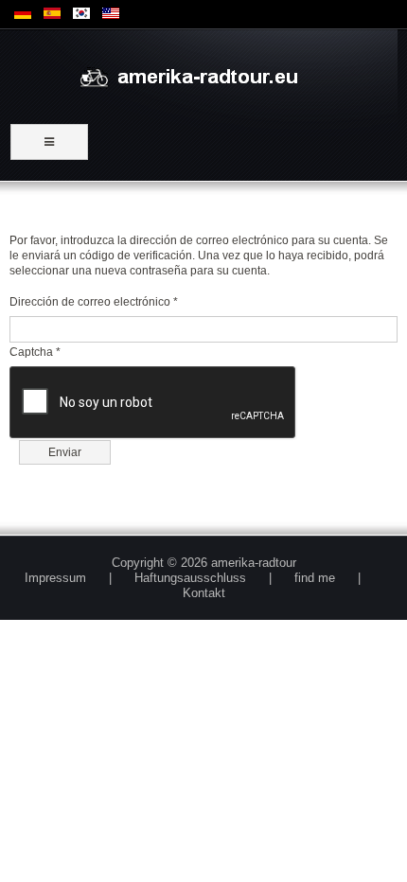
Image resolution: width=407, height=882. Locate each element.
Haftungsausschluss (190, 578)
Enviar (64, 452)
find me (314, 578)
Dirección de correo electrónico (93, 302)
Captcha (35, 352)
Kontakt (204, 593)
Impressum (55, 578)
